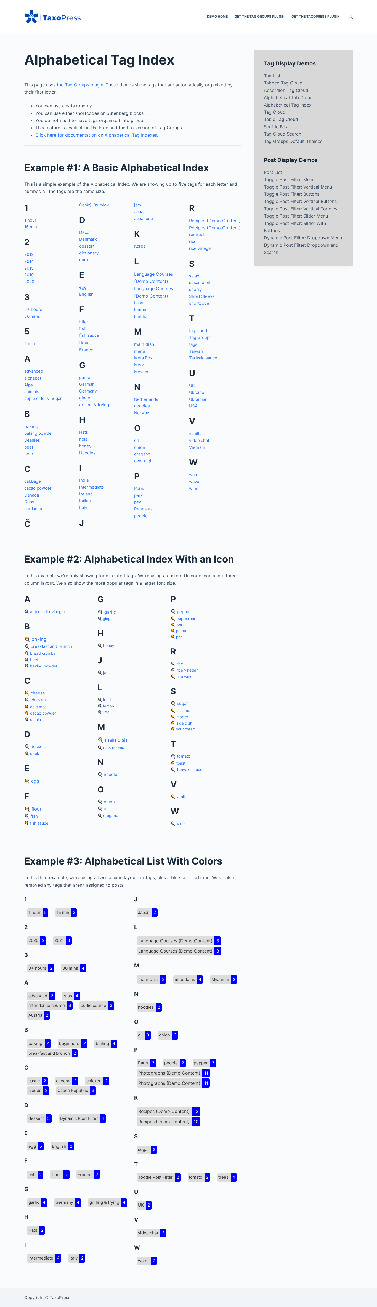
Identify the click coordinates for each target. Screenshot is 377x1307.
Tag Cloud (274, 112)
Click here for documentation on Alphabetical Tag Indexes (96, 135)
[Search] (351, 17)
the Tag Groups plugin (80, 85)
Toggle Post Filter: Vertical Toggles (300, 208)
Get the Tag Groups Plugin (260, 16)
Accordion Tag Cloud (286, 90)
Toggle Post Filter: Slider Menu (296, 216)
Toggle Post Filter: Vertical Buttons (300, 201)
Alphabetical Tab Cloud (288, 97)
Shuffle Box (276, 126)
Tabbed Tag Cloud (283, 83)
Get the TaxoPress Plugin (315, 16)
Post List (273, 172)
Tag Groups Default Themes (293, 141)
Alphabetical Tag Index (288, 105)
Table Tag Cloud (281, 119)
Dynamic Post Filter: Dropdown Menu (303, 237)
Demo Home (217, 16)
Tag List (272, 75)
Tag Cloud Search (282, 134)
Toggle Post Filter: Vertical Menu (298, 187)
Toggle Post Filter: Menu (289, 179)
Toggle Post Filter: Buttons (291, 194)
